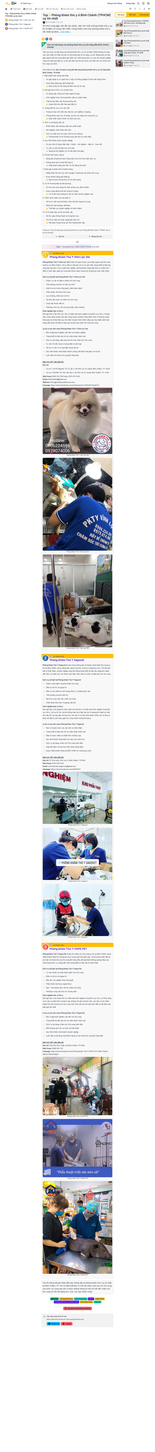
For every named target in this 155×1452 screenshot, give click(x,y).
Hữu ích (61, 236)
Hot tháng (82, 9)
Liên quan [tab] (120, 15)
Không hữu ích (96, 236)
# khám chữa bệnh (80, 1299)
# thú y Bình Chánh (86, 1302)
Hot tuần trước (68, 9)
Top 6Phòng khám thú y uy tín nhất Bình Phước (136, 32)
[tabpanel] (132, 43)
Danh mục (27, 3)
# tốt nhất (97, 1302)
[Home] (6, 9)
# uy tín (91, 1299)
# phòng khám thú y (66, 1299)
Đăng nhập (130, 3)
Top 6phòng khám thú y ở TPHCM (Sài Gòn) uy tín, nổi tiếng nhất (136, 22)
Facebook (55, 1324)
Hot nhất (40, 9)
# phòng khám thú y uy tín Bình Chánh (66, 1302)
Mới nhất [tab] (132, 15)
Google (68, 1324)
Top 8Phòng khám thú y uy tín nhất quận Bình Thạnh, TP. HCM (136, 52)
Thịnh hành (16, 9)
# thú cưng (54, 1299)
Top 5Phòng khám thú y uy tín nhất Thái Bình (136, 42)
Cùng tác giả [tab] (144, 15)
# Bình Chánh (100, 1299)
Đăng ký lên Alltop (114, 3)
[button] (50, 253)
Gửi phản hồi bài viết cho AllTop (79, 1308)
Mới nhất (29, 9)
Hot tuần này (53, 9)
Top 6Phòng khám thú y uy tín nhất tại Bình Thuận (136, 62)
